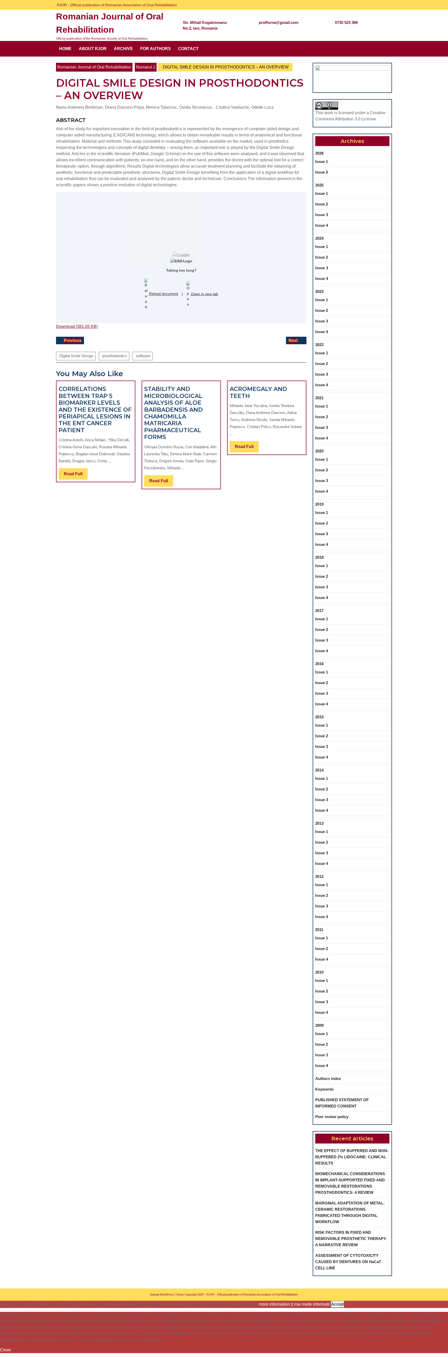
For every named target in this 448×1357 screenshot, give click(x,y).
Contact (188, 48)
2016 (319, 664)
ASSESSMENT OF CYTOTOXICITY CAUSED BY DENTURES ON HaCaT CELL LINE (348, 1261)
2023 (319, 291)
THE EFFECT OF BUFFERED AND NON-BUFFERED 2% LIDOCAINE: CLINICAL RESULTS (351, 1156)
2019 (319, 504)
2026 (319, 153)
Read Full (76, 475)
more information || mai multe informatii (294, 1304)
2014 (319, 770)
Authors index (328, 1078)
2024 (319, 238)
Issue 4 (321, 225)
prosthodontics (114, 356)
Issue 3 (321, 214)
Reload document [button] (163, 294)
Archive (123, 48)
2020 (319, 451)
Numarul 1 (145, 67)
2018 (319, 557)
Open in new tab (204, 294)
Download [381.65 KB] (76, 326)
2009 (319, 1025)
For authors (155, 48)
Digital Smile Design (76, 356)
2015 (319, 717)
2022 (319, 344)
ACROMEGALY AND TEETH (258, 392)
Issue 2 (321, 172)
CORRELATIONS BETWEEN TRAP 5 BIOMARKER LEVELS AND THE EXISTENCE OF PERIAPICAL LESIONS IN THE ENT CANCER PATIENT (95, 409)
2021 (319, 398)
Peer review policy (331, 1116)
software (143, 356)
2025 (319, 185)
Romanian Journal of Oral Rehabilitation (94, 67)
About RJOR (93, 48)
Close (5, 1350)
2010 (319, 972)
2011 (319, 929)
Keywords (324, 1089)
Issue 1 (321, 161)
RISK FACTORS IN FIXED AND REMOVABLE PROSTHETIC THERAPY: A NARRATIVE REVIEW (351, 1238)
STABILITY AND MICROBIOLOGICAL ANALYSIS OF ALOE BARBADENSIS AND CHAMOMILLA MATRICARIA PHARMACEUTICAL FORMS (173, 412)
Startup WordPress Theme (167, 1294)
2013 (319, 823)
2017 (319, 610)
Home (65, 48)
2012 (319, 876)
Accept (337, 1304)
